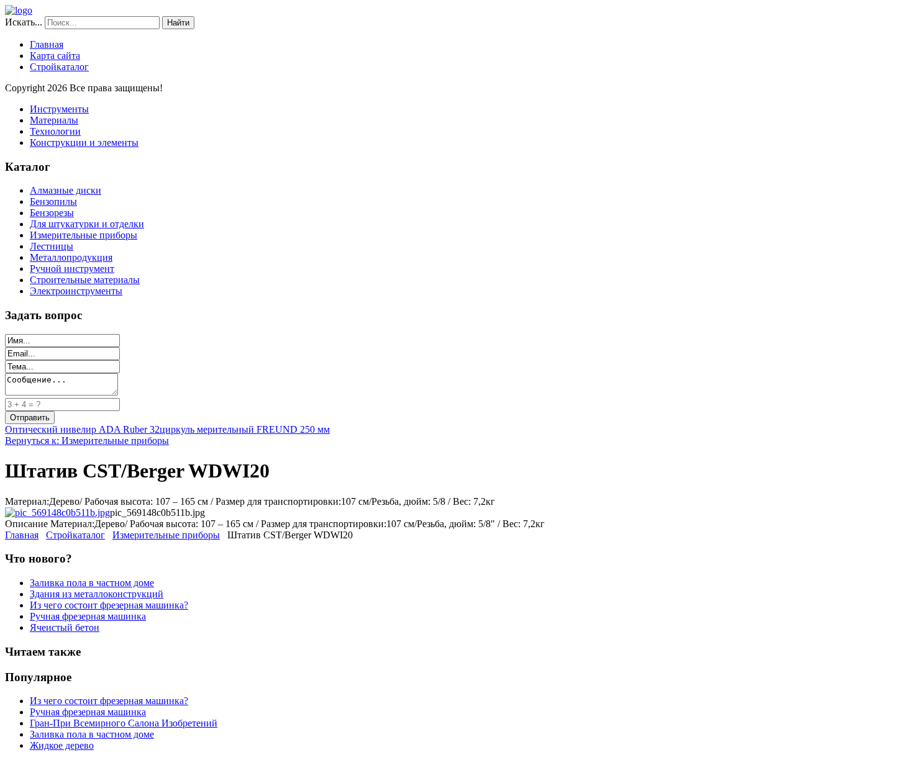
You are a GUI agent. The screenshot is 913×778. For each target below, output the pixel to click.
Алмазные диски (65, 190)
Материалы (54, 120)
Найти (178, 22)
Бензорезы (52, 212)
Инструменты (59, 109)
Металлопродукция (71, 257)
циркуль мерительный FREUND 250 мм (245, 429)
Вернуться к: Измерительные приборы (87, 440)
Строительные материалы (85, 279)
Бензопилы (53, 201)
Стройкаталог (59, 66)
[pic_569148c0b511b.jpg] (57, 512)
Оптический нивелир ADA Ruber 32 (82, 429)
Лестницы (51, 246)
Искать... (23, 22)
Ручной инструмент (72, 268)
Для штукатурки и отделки (87, 224)
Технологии (55, 131)
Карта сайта (55, 55)
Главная (46, 44)
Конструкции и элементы (84, 142)
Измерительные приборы (83, 235)
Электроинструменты (76, 291)
